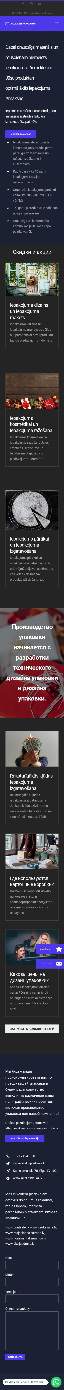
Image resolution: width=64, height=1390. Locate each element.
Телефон (12, 1292)
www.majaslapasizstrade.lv (24, 1233)
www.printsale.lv (17, 1227)
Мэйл (10, 1275)
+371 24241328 (19, 13)
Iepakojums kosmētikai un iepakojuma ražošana (31, 424)
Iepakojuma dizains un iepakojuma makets (29, 311)
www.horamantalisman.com (25, 1238)
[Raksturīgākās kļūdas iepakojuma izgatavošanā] (32, 749)
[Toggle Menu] (57, 24)
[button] (59, 964)
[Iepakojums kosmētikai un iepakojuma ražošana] (32, 391)
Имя (8, 1258)
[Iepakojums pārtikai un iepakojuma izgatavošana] (32, 510)
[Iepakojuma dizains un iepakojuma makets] (32, 279)
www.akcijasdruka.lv (43, 1128)
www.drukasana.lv (43, 1227)
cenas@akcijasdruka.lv (41, 13)
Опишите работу (18, 1308)
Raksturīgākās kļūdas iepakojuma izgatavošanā (31, 782)
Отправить (15, 1357)
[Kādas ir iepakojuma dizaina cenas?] (32, 947)
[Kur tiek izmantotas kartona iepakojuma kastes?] (32, 851)
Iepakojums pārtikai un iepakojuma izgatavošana (29, 545)
